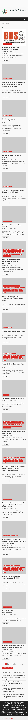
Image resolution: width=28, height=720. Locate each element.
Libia (16, 252)
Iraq (23, 250)
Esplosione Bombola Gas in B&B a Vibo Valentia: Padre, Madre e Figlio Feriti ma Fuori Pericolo (12, 683)
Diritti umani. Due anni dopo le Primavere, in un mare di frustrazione (11, 261)
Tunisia (20, 254)
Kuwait (8, 252)
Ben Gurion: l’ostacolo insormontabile (14, 108)
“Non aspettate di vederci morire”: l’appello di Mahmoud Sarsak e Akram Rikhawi (14, 492)
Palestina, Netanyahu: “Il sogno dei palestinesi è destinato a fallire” (14, 635)
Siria (16, 254)
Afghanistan (5, 249)
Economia (5, 327)
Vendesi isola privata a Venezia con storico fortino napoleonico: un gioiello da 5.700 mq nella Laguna (13, 677)
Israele (4, 43)
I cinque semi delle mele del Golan (14, 388)
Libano (12, 252)
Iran (20, 250)
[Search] (24, 19)
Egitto (4, 250)
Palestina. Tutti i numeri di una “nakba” (14, 214)
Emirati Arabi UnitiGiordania (12, 250)
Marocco (20, 252)
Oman (4, 254)
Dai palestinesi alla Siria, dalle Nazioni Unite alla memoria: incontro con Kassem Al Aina (14, 529)
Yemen (9, 255)
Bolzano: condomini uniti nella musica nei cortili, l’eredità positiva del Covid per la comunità (13, 696)
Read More (5, 60)
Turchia (4, 255)
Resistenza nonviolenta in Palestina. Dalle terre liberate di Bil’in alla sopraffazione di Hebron (14, 72)
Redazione (5, 51)
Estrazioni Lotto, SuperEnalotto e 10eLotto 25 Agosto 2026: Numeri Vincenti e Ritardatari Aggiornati (13, 689)
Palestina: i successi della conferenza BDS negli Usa (14, 37)
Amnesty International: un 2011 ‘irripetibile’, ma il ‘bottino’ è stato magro (12, 298)
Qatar (13, 254)
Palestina (9, 43)
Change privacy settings (6, 718)
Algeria (10, 249)
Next (21, 664)
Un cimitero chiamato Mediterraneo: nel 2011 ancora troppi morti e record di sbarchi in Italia (14, 456)
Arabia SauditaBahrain (18, 249)
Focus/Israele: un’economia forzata (14, 321)
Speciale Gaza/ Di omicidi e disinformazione (14, 600)
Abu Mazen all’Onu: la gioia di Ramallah (14, 145)
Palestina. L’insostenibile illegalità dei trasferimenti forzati (14, 180)
